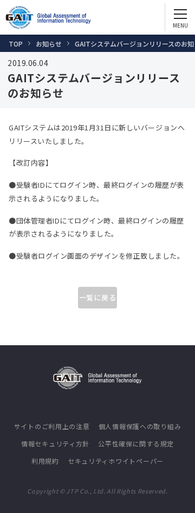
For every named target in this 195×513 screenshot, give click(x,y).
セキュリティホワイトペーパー (116, 460)
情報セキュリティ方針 (55, 443)
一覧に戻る (97, 297)
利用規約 (45, 460)
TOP (16, 43)
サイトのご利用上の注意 (52, 426)
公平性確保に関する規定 (136, 443)
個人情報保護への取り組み (140, 426)
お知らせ (49, 43)
